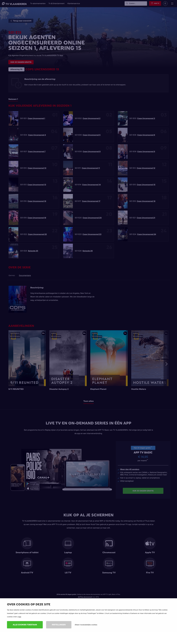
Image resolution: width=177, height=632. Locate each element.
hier (19, 617)
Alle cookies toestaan (25, 624)
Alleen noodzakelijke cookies (86, 625)
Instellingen (59, 624)
